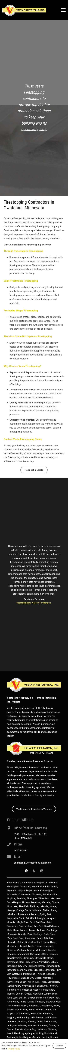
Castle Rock (53, 982)
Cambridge (52, 930)
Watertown (41, 950)
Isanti (10, 1033)
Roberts (11, 950)
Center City (42, 938)
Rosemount (24, 914)
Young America (36, 1009)
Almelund (12, 1021)
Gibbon (38, 978)
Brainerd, (11, 1037)
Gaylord (11, 1013)
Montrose (48, 978)
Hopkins (11, 898)
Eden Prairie (51, 886)
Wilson (31, 982)
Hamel (53, 906)
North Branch (47, 989)
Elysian (38, 946)
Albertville (38, 993)
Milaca (31, 1001)
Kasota (51, 950)
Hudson (26, 902)
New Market (23, 954)
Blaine (46, 910)
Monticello (12, 918)
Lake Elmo (42, 986)
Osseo (36, 989)
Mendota (35, 902)
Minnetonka (38, 886)
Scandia (11, 922)
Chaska (55, 902)
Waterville (17, 974)
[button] (63, 10)
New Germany (14, 958)
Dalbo (50, 958)
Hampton (47, 1013)
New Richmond (51, 926)
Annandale (30, 938)
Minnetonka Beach (16, 982)
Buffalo (23, 997)
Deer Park (24, 962)
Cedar (40, 1021)
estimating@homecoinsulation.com (32, 862)
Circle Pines (49, 934)
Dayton (34, 962)
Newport (51, 918)
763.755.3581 (21, 850)
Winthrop (21, 950)
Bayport (11, 1017)
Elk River (34, 906)
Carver (52, 1025)
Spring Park (45, 914)
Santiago (11, 946)
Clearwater (12, 1001)
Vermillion (44, 962)
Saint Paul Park (37, 922)
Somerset (42, 1025)
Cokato (54, 962)
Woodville (33, 1005)
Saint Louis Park (51, 894)
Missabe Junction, (41, 1037)
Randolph (12, 966)
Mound (23, 930)
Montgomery (46, 1005)
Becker (31, 997)
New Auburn (50, 1021)
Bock (30, 946)
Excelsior (21, 898)
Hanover (32, 1025)
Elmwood (49, 970)
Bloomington (46, 890)
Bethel (21, 942)
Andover (41, 930)
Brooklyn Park (25, 934)
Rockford (38, 926)
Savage (11, 910)
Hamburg (32, 966)
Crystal (28, 993)
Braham (21, 1017)
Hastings (38, 934)
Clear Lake (28, 958)
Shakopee (32, 898)
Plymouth (12, 890)
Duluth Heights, (23, 1037)
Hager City (51, 1009)
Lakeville (44, 906)
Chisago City (27, 978)
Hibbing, (40, 1033)
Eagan (22, 890)
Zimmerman (50, 993)
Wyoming (26, 986)
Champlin (12, 934)
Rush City (53, 986)
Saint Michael (25, 926)
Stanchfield (40, 958)
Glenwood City (53, 966)
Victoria (41, 974)
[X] (34, 870)
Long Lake (12, 997)
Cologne (41, 918)
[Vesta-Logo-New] (24, 10)
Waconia (46, 902)
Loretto (30, 950)
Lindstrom (42, 1029)
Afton (44, 954)
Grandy (23, 1009)
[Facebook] (26, 870)
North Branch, (51, 1033)
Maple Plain (22, 922)
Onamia (11, 954)
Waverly (31, 1021)
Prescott (53, 954)
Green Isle (39, 970)
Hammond (12, 962)
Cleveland (35, 954)
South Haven (22, 1013)
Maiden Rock (29, 974)
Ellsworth (50, 1001)
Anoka (32, 930)
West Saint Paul (15, 938)
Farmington (13, 989)
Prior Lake (12, 906)
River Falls (24, 906)
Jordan (19, 993)
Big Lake (30, 1017)
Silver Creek (53, 997)
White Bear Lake (46, 898)
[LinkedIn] (41, 870)
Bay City (22, 966)
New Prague (20, 1033)
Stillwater (37, 910)
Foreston (39, 1001)
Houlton (22, 1021)
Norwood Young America (19, 970)
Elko (37, 982)
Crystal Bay (29, 1029)
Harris (41, 966)
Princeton (41, 997)
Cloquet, (31, 1033)
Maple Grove (32, 890)
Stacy (56, 1005)
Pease (23, 1001)
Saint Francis (50, 1017)
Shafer (39, 1017)
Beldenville (48, 946)
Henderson (36, 1013)
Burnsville (12, 894)
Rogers (11, 993)
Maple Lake (13, 1009)
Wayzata (36, 894)
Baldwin (19, 1029)
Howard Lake (49, 942)
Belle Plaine (13, 930)
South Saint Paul (27, 918)
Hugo (43, 982)
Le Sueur (50, 974)
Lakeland (22, 946)
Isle (34, 986)
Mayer (24, 1005)
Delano (34, 914)
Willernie (22, 1025)
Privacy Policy (14, 1049)
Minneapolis (13, 886)
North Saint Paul (33, 942)
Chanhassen (25, 894)
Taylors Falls (13, 978)
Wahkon (52, 1029)
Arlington (12, 1025)
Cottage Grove (23, 910)
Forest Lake (26, 989)
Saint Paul (25, 886)
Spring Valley (13, 986)
